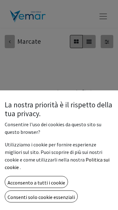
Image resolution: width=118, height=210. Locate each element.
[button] (36, 182)
